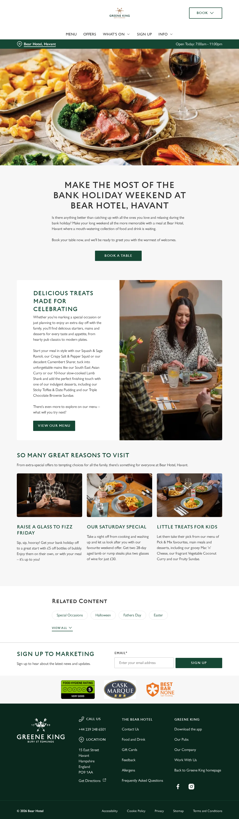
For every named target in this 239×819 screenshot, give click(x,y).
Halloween (103, 615)
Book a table (118, 256)
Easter (158, 615)
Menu (71, 34)
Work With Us (185, 760)
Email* (120, 653)
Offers (89, 34)
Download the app (188, 729)
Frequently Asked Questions (142, 780)
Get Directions (90, 780)
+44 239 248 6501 (92, 729)
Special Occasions (70, 615)
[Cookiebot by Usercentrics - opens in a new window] (200, 360)
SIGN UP (199, 663)
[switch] (93, 423)
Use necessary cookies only (118, 455)
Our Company (185, 749)
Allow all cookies (187, 455)
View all (59, 628)
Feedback (128, 760)
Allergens (128, 770)
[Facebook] (177, 786)
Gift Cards (129, 749)
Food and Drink (133, 739)
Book (202, 13)
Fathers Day (132, 615)
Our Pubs (181, 739)
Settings (205, 440)
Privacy (159, 811)
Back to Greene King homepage (197, 770)
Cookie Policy (136, 811)
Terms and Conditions (207, 811)
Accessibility (110, 811)
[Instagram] (191, 786)
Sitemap (178, 811)
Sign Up (144, 34)
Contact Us (130, 729)
